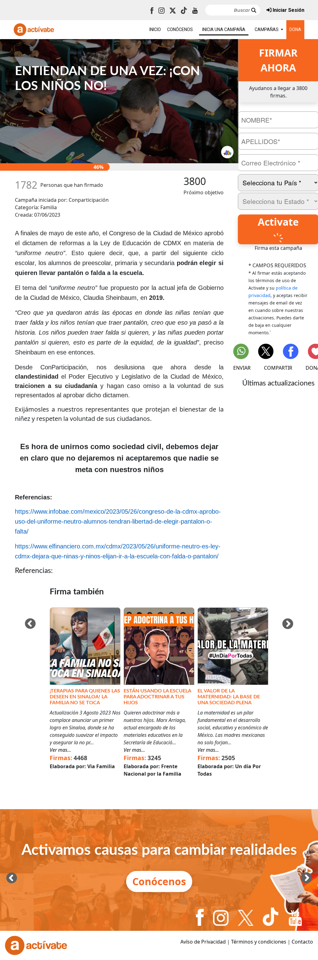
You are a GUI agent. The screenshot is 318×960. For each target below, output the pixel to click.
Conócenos (159, 881)
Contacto (302, 941)
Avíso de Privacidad (203, 941)
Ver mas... (60, 749)
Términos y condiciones (258, 941)
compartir (278, 367)
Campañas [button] (267, 29)
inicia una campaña (223, 29)
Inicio (155, 29)
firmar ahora (278, 60)
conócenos (180, 29)
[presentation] (30, 623)
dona (295, 29)
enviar (242, 367)
